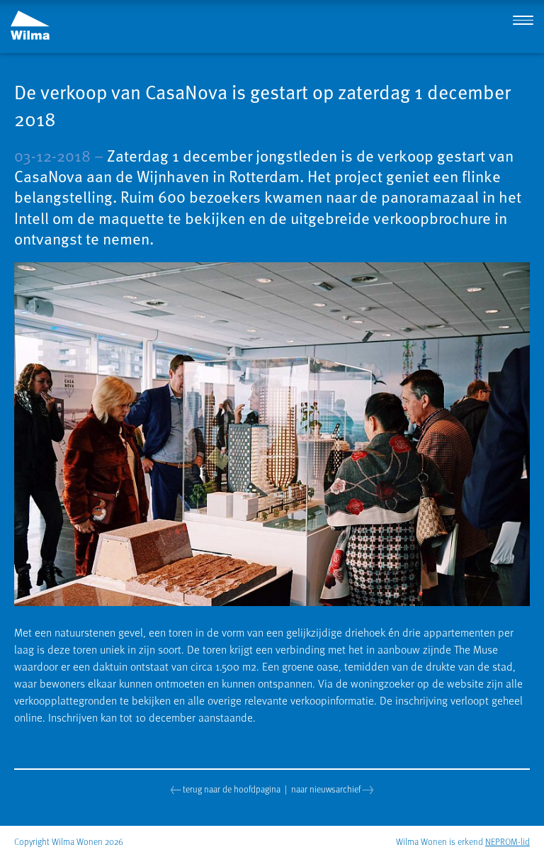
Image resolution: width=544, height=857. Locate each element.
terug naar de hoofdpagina (230, 788)
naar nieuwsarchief (327, 788)
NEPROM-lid (507, 841)
